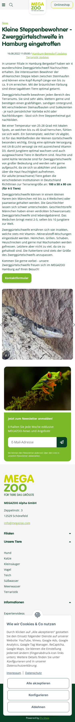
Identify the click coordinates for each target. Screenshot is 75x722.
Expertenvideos (14, 613)
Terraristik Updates (37, 57)
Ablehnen (38, 707)
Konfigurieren (38, 695)
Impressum (14, 673)
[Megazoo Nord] (37, 6)
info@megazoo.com (17, 523)
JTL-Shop (44, 718)
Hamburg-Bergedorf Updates (49, 53)
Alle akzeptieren (38, 683)
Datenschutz (33, 673)
